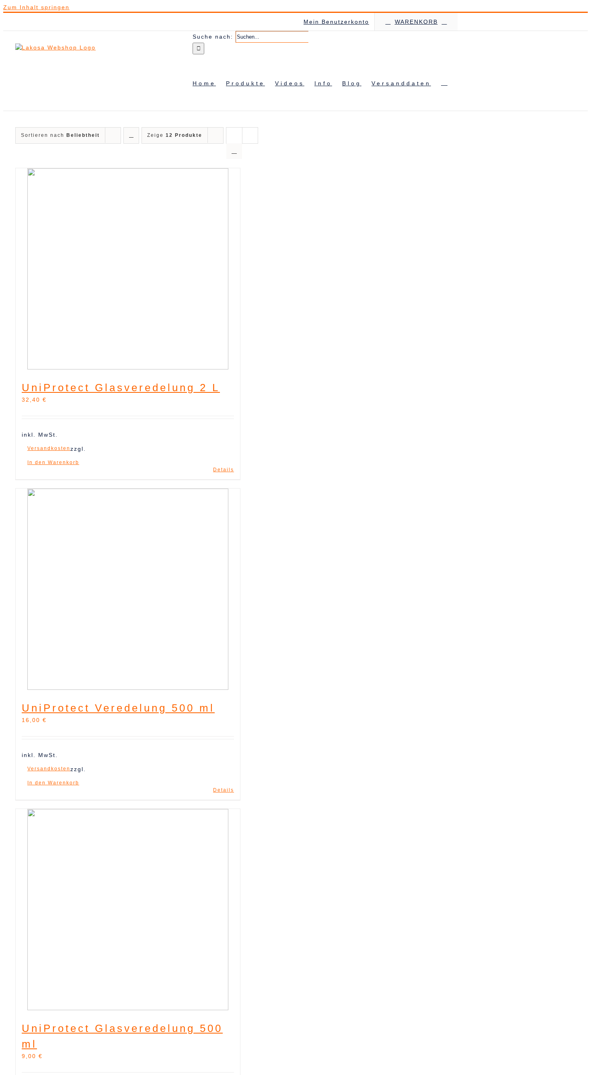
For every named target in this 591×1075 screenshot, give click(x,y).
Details (223, 470)
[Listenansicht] (234, 151)
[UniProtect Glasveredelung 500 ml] (128, 911)
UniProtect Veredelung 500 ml (118, 708)
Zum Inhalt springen (36, 7)
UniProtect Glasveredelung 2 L (121, 388)
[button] (444, 82)
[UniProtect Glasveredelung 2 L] (128, 270)
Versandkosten (48, 448)
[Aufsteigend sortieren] (131, 135)
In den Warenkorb (53, 462)
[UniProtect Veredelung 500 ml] (128, 590)
